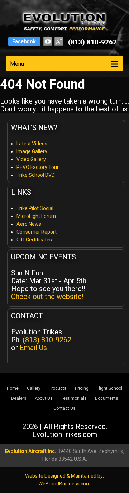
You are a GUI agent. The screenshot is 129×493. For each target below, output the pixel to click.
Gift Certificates (34, 240)
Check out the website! (47, 296)
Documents (106, 398)
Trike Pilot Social (34, 208)
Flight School (109, 388)
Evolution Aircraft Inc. (30, 451)
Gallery (33, 388)
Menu (17, 63)
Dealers (19, 398)
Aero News (28, 224)
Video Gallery (31, 159)
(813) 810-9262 (92, 42)
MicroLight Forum (36, 216)
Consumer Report (36, 232)
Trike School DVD (35, 175)
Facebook (24, 41)
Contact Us (64, 408)
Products (58, 388)
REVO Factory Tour (37, 167)
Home (13, 388)
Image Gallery (31, 151)
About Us (44, 398)
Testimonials (74, 398)
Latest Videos (31, 143)
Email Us (33, 347)
